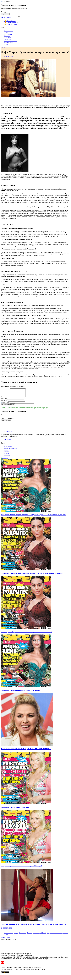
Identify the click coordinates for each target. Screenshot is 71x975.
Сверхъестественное (10, 41)
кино (6, 450)
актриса (6, 451)
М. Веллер (7, 439)
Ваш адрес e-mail (6, 12)
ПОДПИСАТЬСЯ (6, 420)
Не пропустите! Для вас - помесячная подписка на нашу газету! (26, 632)
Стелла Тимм (8, 56)
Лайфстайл (7, 39)
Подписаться (5, 14)
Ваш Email (4, 400)
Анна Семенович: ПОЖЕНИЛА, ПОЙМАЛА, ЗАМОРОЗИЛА (26, 749)
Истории (7, 36)
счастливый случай (10, 448)
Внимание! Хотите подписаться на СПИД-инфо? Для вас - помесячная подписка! (33, 515)
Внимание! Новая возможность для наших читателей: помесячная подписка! (32, 573)
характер (7, 455)
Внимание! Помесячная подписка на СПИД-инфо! (21, 690)
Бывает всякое (8, 31)
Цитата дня (8, 431)
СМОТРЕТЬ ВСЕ (6, 928)
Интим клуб (8, 34)
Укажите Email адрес (7, 418)
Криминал (7, 37)
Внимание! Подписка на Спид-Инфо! (16, 807)
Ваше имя (4, 398)
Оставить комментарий (7, 404)
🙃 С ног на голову (10, 24)
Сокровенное (8, 42)
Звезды (6, 32)
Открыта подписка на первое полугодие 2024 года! (21, 866)
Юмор (6, 44)
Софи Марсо (8, 446)
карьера (6, 453)
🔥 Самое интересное (11, 22)
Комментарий (5, 397)
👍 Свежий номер (10, 21)
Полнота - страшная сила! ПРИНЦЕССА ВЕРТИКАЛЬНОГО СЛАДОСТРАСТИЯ (34, 924)
